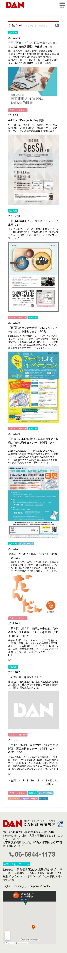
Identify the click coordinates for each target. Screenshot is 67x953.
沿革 (31, 873)
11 (37, 780)
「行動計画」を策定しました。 (26, 677)
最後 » (49, 784)
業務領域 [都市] (47, 869)
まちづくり (14, 798)
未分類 (34, 798)
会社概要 (19, 873)
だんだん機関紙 (26, 543)
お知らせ (13, 32)
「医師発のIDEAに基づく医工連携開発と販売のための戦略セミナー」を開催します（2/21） (33, 442)
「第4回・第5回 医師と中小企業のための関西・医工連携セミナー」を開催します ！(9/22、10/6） (33, 748)
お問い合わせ (45, 873)
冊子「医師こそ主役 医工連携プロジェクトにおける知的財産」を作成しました (33, 44)
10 (32, 780)
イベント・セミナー (18, 110)
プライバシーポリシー (25, 876)
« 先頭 (12, 780)
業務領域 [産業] (25, 869)
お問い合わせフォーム (16, 864)
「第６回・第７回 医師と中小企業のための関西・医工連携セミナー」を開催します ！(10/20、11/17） (33, 632)
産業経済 (43, 798)
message (19, 886)
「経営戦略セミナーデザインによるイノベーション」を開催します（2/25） (33, 329)
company (33, 886)
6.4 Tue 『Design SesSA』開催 (26, 120)
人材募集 (25, 798)
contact (47, 886)
